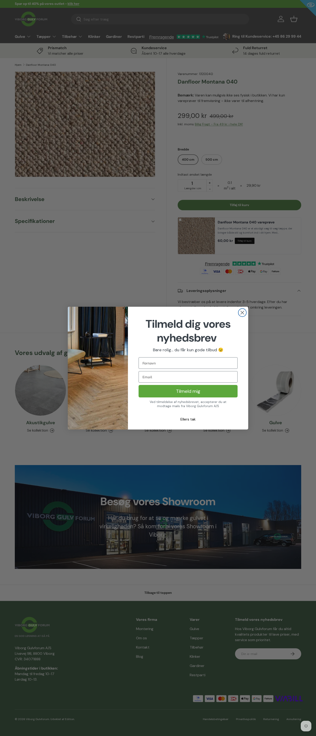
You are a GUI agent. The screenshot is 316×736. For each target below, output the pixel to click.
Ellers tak (188, 419)
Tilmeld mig (188, 391)
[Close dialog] (242, 313)
